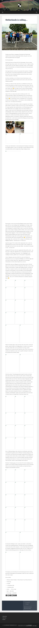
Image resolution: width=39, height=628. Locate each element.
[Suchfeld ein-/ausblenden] (36, 12)
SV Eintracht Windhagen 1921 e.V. (10, 625)
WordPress (30, 625)
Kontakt (4, 619)
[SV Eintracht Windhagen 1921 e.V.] (19, 5)
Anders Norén (29, 625)
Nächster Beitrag (28, 608)
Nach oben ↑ (35, 625)
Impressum (4, 617)
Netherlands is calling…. (16, 20)
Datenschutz (5, 616)
